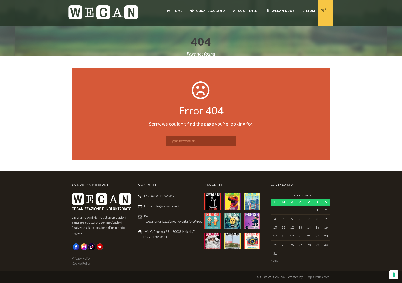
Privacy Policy (81, 258)
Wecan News (283, 11)
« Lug (274, 260)
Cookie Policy (81, 263)
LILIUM (308, 11)
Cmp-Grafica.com (317, 277)
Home (177, 11)
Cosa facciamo (210, 11)
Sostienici (248, 11)
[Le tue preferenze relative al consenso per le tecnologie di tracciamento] (393, 274)
